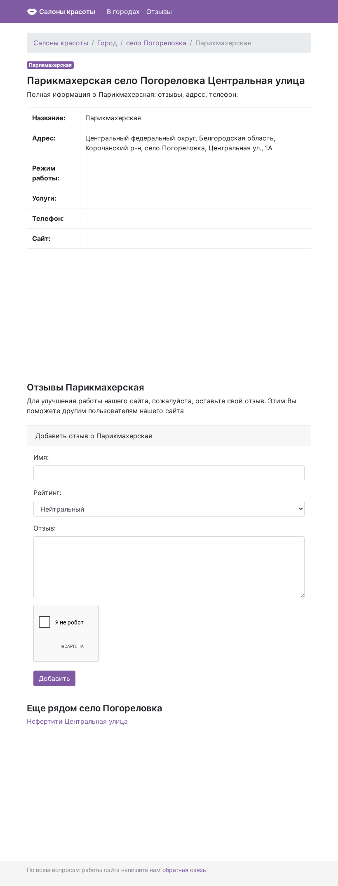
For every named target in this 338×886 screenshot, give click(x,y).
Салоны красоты (67, 11)
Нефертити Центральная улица (77, 721)
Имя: (41, 457)
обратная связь (184, 869)
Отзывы (159, 11)
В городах (123, 11)
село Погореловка (156, 43)
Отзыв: (44, 528)
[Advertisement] (169, 314)
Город (107, 43)
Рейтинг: (47, 493)
